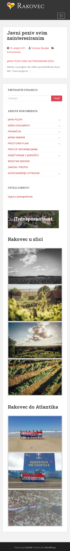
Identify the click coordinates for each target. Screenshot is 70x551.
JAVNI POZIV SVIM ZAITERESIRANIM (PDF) (30, 61)
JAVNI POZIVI (15, 119)
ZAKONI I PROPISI (18, 167)
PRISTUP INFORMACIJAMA (23, 149)
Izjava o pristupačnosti (20, 196)
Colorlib (28, 547)
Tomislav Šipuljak (40, 48)
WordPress (50, 547)
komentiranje (14, 51)
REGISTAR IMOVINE (19, 161)
